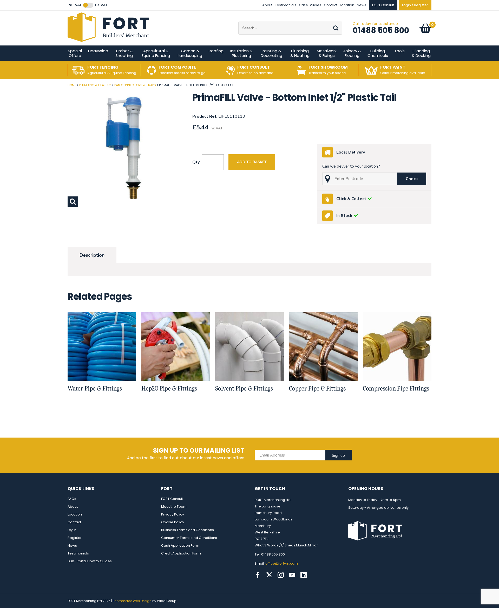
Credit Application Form (181, 553)
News (361, 5)
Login (72, 529)
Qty (196, 162)
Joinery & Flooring (352, 53)
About (267, 5)
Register (75, 537)
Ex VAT (101, 5)
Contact (330, 5)
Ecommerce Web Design (132, 601)
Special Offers (75, 53)
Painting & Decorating (271, 53)
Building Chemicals (377, 53)
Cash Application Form (180, 545)
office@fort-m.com (281, 563)
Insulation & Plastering (241, 53)
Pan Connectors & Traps (135, 85)
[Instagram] (281, 575)
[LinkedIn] (303, 575)
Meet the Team (174, 506)
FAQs (72, 498)
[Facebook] (258, 575)
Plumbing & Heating (300, 53)
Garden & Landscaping (190, 53)
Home (72, 85)
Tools (399, 51)
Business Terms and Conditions (187, 529)
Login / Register (415, 5)
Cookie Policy (172, 522)
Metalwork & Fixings (327, 53)
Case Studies (310, 5)
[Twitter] (269, 575)
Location (347, 5)
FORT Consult (172, 498)
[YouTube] (292, 575)
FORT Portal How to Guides (90, 561)
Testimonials (285, 5)
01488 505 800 (381, 30)
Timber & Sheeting (124, 53)
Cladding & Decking (421, 53)
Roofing (216, 51)
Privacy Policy (172, 514)
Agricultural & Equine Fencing (156, 53)
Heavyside (98, 51)
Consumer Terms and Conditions (189, 537)
